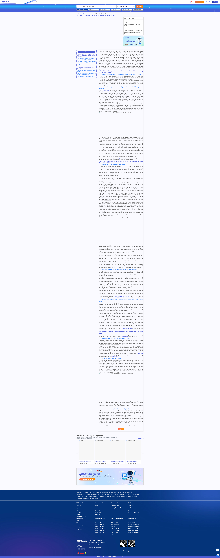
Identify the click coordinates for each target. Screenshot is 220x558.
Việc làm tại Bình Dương (100, 528)
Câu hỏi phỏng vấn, (80, 494)
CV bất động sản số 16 (100, 463)
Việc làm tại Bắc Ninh (99, 534)
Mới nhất (112, 17)
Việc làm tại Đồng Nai (99, 532)
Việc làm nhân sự (115, 528)
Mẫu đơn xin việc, (112, 492)
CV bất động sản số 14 (132, 463)
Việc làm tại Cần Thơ (99, 530)
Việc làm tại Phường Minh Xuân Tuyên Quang (132, 21)
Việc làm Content (131, 534)
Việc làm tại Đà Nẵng (99, 524)
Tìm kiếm (139, 6)
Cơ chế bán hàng (80, 529)
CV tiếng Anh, (86, 492)
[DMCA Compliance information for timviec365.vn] (85, 553)
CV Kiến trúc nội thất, (93, 496)
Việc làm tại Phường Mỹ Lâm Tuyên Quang (133, 27)
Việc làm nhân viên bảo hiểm (134, 532)
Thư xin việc (97, 508)
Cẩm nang (37, 1)
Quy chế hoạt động (80, 527)
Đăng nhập (208, 1)
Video (77, 520)
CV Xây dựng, (122, 494)
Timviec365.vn (106, 90)
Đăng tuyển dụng (115, 505)
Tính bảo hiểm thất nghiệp (133, 512)
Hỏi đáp (78, 508)
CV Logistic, (85, 498)
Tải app (129, 510)
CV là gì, (135, 492)
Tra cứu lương (131, 505)
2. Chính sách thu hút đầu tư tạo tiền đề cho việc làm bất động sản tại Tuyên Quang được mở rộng (85, 67)
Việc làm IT (113, 526)
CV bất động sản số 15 (116, 463)
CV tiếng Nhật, (105, 492)
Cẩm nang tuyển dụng (116, 507)
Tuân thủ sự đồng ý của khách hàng (84, 525)
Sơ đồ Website (79, 518)
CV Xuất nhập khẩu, (135, 494)
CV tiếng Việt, (92, 492)
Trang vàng (97, 514)
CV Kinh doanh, (94, 494)
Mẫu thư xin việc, (120, 492)
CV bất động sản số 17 (84, 463)
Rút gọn (120, 429)
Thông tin (78, 507)
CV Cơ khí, (128, 494)
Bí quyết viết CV (98, 512)
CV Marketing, (116, 494)
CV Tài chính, (79, 498)
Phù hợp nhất (106, 17)
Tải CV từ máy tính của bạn (87, 479)
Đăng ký (215, 1)
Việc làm (19, 1)
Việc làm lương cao (115, 532)
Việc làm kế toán (114, 534)
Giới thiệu (78, 505)
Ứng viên (31, 1)
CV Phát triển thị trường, (115, 496)
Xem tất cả (140, 438)
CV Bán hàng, (109, 494)
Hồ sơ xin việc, (79, 492)
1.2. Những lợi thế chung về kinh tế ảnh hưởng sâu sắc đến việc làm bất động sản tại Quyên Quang (86, 63)
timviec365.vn (115, 356)
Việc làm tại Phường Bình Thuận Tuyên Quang (132, 33)
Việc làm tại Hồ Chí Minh (100, 522)
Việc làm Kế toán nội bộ (133, 522)
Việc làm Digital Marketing (133, 524)
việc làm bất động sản (125, 208)
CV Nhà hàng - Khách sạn (93, 498)
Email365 (130, 508)
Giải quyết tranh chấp (81, 516)
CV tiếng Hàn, (99, 492)
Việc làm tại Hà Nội (99, 520)
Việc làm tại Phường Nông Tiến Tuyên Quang (132, 25)
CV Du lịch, (123, 496)
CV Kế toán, (87, 494)
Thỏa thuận (78, 512)
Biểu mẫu (113, 508)
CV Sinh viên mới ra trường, (82, 496)
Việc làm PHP (131, 520)
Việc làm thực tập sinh (133, 530)
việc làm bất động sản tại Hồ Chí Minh (116, 425)
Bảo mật (78, 514)
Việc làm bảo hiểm (115, 524)
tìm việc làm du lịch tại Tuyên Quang (122, 296)
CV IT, (99, 494)
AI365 (77, 522)
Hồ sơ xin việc (98, 510)
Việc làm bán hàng (115, 530)
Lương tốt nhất (119, 17)
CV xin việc (25, 1)
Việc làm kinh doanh (115, 520)
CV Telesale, (134, 496)
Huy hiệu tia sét (79, 524)
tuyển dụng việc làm (127, 328)
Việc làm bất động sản (116, 522)
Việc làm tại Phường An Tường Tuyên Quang (133, 30)
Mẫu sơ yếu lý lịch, (128, 492)
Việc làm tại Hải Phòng (99, 526)
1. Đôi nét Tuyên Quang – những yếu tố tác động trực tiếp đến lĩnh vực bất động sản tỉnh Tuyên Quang (86, 55)
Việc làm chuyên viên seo (133, 526)
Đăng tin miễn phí (199, 1)
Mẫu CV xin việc (98, 507)
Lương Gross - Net (132, 507)
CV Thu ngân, (128, 496)
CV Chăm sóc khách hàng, (103, 496)
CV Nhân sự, (103, 494)
